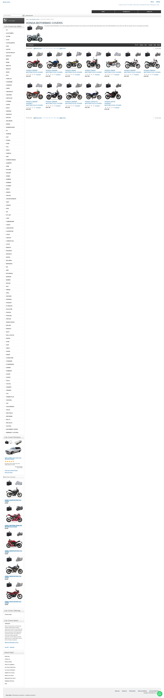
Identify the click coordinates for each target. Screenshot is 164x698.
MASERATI (9, 250)
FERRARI (8, 133)
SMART (8, 354)
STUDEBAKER (10, 364)
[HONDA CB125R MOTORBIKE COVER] (14, 489)
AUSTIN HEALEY (10, 52)
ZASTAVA (8, 426)
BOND (7, 62)
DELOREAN (9, 121)
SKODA (8, 351)
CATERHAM (9, 82)
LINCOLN (8, 237)
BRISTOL (8, 65)
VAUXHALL (9, 400)
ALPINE (8, 36)
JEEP (7, 202)
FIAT (7, 137)
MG (7, 267)
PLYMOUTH (9, 306)
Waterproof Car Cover (10, 678)
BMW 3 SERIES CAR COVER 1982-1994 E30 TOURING (13, 458)
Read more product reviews (11, 470)
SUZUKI (8, 374)
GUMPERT (9, 163)
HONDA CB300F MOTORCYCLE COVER (34, 71)
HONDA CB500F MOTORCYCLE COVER (132, 71)
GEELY (8, 150)
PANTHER (8, 296)
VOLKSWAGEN (10, 406)
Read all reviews (9, 472)
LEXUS (8, 234)
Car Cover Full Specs (10, 670)
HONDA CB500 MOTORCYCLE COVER (113, 71)
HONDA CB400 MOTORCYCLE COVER (93, 71)
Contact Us (149, 11)
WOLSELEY (9, 422)
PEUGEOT (9, 302)
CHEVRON (9, 95)
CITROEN (8, 101)
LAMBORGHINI (10, 221)
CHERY (8, 88)
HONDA (8, 176)
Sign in (152, 1)
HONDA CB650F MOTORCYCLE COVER (54, 102)
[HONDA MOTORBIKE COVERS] (38, 48)
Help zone (7, 656)
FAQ (6, 683)
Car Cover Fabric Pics (10, 667)
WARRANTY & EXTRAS (12, 432)
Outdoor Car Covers (10, 672)
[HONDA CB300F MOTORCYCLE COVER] (34, 60)
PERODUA (9, 299)
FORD (7, 143)
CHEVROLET (9, 91)
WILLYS (8, 419)
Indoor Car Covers (9, 675)
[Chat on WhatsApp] (159, 693)
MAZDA (8, 257)
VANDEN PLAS (10, 396)
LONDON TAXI (10, 241)
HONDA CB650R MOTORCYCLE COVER (73, 102)
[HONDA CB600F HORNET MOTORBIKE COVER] (34, 91)
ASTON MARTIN (10, 43)
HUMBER (8, 179)
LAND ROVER (9, 228)
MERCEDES (9, 263)
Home (27, 19)
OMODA (8, 289)
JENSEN (8, 205)
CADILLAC (9, 78)
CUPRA (8, 104)
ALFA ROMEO (9, 33)
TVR (7, 393)
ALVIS (7, 39)
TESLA (8, 380)
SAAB (7, 341)
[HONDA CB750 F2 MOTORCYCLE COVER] (93, 91)
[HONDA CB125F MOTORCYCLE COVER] (14, 591)
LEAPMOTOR (9, 231)
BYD (7, 75)
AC (7, 30)
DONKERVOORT (10, 127)
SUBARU (8, 367)
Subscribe (12, 647)
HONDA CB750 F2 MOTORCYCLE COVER (93, 102)
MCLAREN (9, 260)
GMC (7, 156)
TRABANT (8, 387)
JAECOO (8, 195)
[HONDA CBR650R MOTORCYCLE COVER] (14, 540)
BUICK (8, 72)
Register (158, 1)
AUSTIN (8, 49)
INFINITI (8, 192)
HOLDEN (8, 172)
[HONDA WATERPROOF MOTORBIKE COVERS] (63, 48)
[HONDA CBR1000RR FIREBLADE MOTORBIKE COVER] (14, 515)
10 (58, 48)
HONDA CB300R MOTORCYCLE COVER (54, 71)
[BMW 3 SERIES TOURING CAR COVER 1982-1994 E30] (13, 456)
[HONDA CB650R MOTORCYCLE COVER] (73, 91)
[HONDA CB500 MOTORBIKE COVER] (113, 60)
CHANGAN (9, 85)
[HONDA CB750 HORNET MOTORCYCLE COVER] (113, 91)
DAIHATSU (9, 114)
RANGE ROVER (10, 322)
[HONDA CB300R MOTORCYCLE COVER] (54, 60)
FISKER (8, 140)
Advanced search (29, 15)
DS (7, 130)
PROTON (8, 319)
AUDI (7, 46)
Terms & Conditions (9, 664)
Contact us (7, 659)
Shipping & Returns (9, 681)
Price (146, 44)
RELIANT (8, 325)
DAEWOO (8, 111)
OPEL (7, 293)
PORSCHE (9, 315)
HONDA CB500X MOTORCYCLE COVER (152, 71)
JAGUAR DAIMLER (11, 198)
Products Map (8, 614)
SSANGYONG (9, 358)
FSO (7, 146)
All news (7, 647)
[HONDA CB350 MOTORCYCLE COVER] (73, 60)
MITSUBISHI (9, 273)
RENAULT (8, 328)
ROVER (8, 338)
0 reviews (38, 74)
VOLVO (8, 409)
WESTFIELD (9, 413)
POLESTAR (9, 309)
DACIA (8, 108)
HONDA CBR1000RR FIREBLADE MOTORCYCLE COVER (13, 526)
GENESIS (8, 153)
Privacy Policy (8, 661)
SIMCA (8, 348)
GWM (7, 166)
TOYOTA (8, 384)
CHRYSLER (9, 98)
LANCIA (8, 224)
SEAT (7, 345)
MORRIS (8, 280)
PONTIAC (8, 312)
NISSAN (8, 283)
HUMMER (8, 182)
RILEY (7, 332)
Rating (158, 44)
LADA (7, 218)
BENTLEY (8, 56)
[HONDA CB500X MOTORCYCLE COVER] (152, 60)
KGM (7, 208)
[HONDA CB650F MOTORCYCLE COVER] (54, 91)
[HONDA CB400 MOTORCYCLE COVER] (93, 60)
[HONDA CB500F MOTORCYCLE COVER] (132, 60)
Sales (155, 44)
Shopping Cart (126, 11)
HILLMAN (8, 169)
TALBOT (8, 377)
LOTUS (8, 244)
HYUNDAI (8, 185)
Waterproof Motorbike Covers (11, 642)
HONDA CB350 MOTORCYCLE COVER (73, 71)
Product (141, 44)
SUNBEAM (9, 371)
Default (150, 44)
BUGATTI (8, 69)
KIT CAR (8, 215)
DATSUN (8, 117)
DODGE (8, 124)
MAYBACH (9, 254)
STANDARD (9, 361)
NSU (7, 286)
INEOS (8, 189)
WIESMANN (9, 416)
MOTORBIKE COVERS (34, 19)
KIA (7, 211)
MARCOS (8, 247)
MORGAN (8, 276)
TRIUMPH (8, 390)
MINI (7, 270)
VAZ (7, 403)
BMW (7, 59)
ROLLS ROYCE (10, 335)
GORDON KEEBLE (11, 159)
